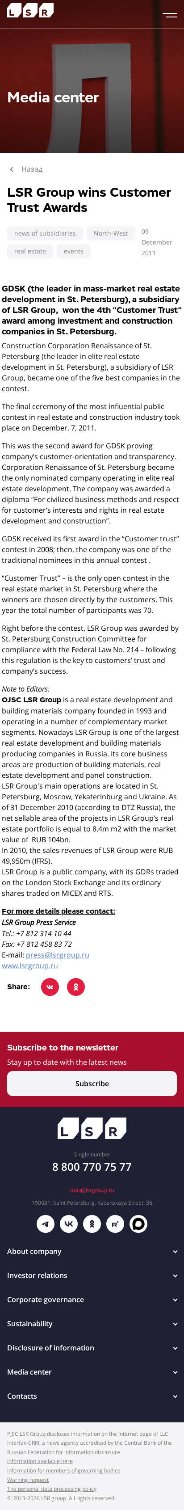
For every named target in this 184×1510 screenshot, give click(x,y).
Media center (29, 1372)
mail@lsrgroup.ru (92, 1190)
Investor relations (37, 1275)
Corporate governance (45, 1299)
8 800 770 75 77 (92, 1166)
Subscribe (92, 1083)
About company (34, 1251)
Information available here (40, 1461)
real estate (30, 251)
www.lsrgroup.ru (30, 965)
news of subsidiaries (45, 233)
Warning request (28, 1480)
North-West (111, 233)
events (74, 251)
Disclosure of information (50, 1348)
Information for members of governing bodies (64, 1470)
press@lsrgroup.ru (57, 955)
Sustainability (30, 1324)
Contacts (22, 1396)
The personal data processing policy (51, 1489)
